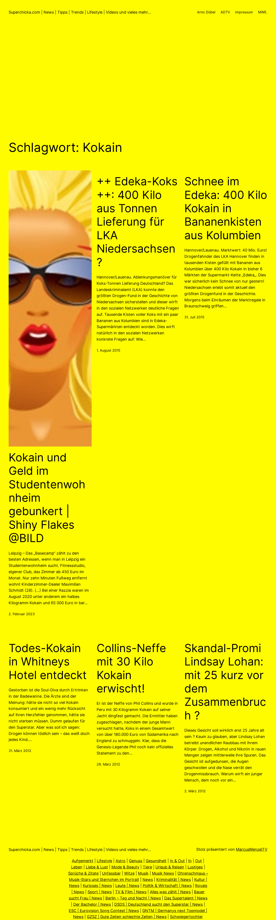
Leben (76, 867)
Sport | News (100, 892)
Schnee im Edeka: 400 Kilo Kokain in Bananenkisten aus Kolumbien (225, 208)
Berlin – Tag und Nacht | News (133, 898)
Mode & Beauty (125, 867)
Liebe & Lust (97, 867)
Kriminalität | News (173, 879)
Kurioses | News (97, 885)
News (148, 879)
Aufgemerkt (82, 861)
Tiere (147, 867)
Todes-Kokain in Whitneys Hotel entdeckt (48, 662)
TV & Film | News (130, 892)
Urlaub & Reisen (169, 867)
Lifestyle (104, 861)
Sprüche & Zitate (83, 873)
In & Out (177, 861)
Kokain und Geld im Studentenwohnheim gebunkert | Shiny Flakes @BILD (47, 498)
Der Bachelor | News (92, 904)
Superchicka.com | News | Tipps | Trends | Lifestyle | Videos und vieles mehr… (80, 12)
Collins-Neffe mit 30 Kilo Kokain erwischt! (131, 668)
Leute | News (127, 885)
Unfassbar (111, 873)
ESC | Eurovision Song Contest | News (104, 910)
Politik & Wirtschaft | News (167, 885)
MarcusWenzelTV (251, 849)
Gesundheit (156, 861)
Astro (120, 861)
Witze (129, 873)
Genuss (135, 861)
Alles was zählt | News (170, 892)
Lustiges (195, 867)
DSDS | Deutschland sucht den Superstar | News (158, 904)
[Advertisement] (138, 82)
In (190, 861)
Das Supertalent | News (185, 898)
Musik (143, 873)
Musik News (163, 873)
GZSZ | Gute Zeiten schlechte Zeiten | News (126, 916)
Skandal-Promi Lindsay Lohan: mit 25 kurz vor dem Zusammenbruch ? (225, 682)
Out (198, 861)
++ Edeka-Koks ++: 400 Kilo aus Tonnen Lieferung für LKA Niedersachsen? (137, 222)
